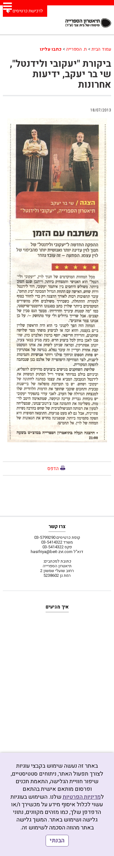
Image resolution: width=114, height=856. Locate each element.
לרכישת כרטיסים (28, 11)
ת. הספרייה (76, 49)
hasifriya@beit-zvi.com (52, 552)
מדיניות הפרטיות (82, 797)
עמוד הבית (101, 49)
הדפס (53, 468)
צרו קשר (57, 526)
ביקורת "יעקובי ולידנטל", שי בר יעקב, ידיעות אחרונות (60, 74)
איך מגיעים (57, 606)
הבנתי (57, 840)
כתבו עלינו (50, 49)
